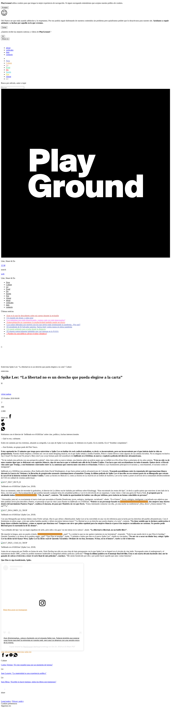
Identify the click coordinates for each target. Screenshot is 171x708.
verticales (9, 50)
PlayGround (28, 647)
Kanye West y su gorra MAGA (50, 534)
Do (7, 70)
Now (8, 61)
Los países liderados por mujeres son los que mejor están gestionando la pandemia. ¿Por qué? (43, 325)
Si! (3, 36)
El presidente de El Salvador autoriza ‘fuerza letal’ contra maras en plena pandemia (39, 327)
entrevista (20, 652)
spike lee (28, 652)
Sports (8, 72)
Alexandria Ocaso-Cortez (26, 495)
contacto (9, 54)
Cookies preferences (9, 704)
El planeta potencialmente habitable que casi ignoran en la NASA (32, 331)
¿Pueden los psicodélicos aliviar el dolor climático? (26, 334)
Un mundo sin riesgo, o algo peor (19, 318)
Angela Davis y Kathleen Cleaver (134, 502)
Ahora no (5, 39)
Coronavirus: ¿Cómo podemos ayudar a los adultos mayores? (30, 336)
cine (2, 652)
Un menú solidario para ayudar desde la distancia (26, 329)
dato (7, 52)
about (8, 48)
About (8, 76)
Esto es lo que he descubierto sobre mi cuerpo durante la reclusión (32, 316)
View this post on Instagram (15, 610)
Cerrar (4, 27)
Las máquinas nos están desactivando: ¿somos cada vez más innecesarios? (35, 320)
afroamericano (10, 652)
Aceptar (5, 7)
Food (8, 67)
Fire (7, 74)
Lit (7, 65)
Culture (9, 63)
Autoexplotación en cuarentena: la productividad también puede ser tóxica (35, 322)
